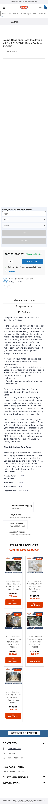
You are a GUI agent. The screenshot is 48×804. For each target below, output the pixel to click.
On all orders (16, 508)
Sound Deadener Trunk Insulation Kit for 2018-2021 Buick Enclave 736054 (13, 697)
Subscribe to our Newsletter (24, 733)
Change (12, 271)
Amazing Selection (17, 532)
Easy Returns (15, 515)
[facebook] (4, 287)
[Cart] (45, 7)
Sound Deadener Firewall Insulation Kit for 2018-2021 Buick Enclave (13, 585)
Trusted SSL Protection (18, 526)
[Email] (9, 287)
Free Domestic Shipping (22, 505)
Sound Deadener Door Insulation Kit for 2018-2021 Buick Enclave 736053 (13, 642)
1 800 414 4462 (15, 282)
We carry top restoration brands (20, 534)
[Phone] (40, 7)
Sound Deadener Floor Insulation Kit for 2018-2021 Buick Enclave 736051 (34, 642)
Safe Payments (16, 523)
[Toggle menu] (10, 7)
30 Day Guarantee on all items (20, 517)
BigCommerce (38, 800)
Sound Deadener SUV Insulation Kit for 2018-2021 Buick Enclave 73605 (34, 586)
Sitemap (30, 802)
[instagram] (13, 790)
